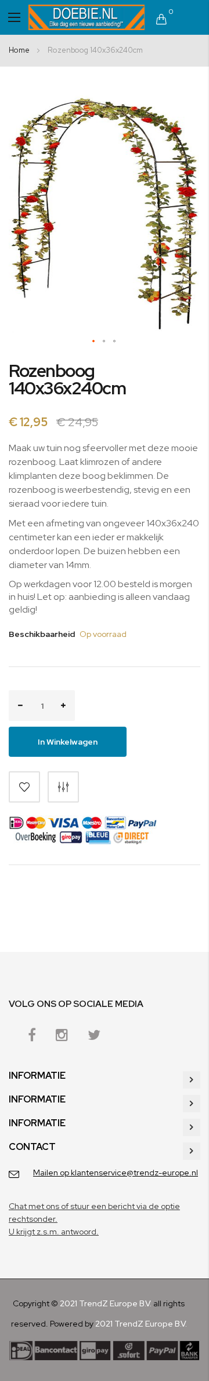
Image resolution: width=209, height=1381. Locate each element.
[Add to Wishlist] (24, 787)
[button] (94, 341)
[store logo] (86, 17)
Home (19, 50)
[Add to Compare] (63, 787)
